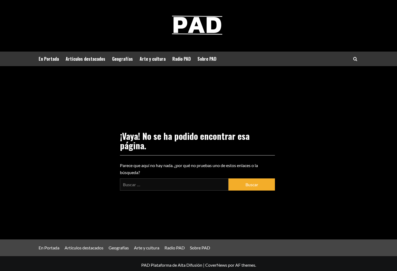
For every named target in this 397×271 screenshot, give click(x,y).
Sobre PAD (206, 59)
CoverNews (216, 264)
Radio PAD (181, 59)
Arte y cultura (153, 59)
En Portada (49, 59)
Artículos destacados (85, 59)
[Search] (355, 59)
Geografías (122, 59)
